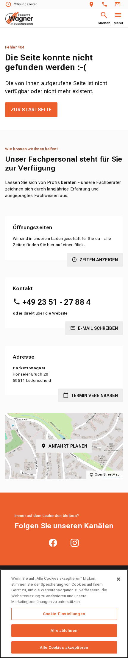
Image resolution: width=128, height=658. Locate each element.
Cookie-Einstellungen (64, 614)
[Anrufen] (106, 4)
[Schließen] (118, 579)
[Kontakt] (118, 4)
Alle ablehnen (64, 630)
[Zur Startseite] (19, 18)
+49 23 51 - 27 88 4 (56, 302)
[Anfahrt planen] (92, 4)
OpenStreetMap (107, 474)
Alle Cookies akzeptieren (64, 647)
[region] (64, 614)
